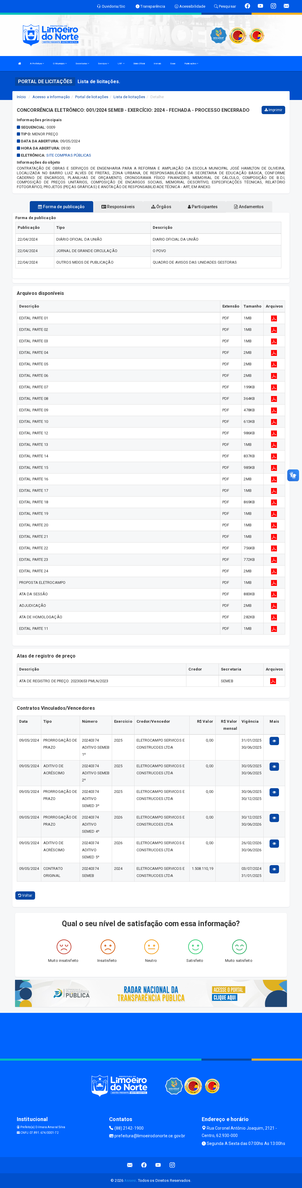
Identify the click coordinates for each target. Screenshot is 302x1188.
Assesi (130, 1180)
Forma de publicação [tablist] (63, 206)
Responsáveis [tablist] (120, 206)
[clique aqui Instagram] (172, 1165)
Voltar (26, 895)
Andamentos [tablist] (251, 206)
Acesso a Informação (51, 97)
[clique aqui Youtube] (158, 1165)
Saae (172, 63)
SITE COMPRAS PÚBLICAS (68, 155)
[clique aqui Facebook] (144, 1165)
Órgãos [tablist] (163, 206)
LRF (120, 63)
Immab (157, 63)
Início (21, 97)
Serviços (102, 63)
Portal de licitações (91, 97)
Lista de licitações (129, 97)
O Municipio (59, 63)
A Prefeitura (36, 63)
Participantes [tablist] (204, 206)
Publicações (190, 63)
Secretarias (82, 63)
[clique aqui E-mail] (130, 1165)
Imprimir (275, 110)
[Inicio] (19, 63)
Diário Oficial (139, 63)
